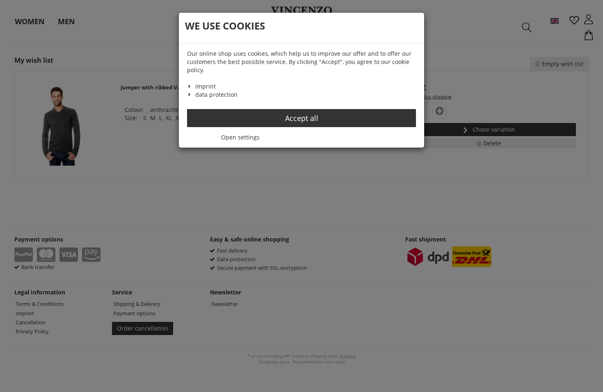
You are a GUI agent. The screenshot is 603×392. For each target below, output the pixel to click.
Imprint (205, 86)
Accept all (301, 118)
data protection (216, 94)
